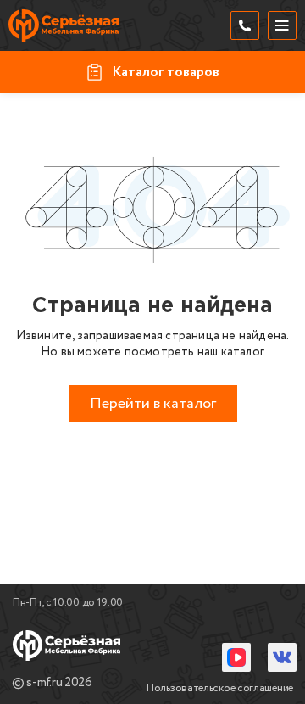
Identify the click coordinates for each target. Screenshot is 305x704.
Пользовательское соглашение (220, 688)
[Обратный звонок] (244, 25)
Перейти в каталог (153, 404)
